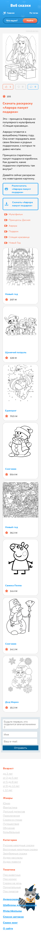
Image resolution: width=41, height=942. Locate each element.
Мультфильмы (12, 911)
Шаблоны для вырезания (20, 905)
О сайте (8, 928)
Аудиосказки (11, 899)
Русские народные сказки (18, 845)
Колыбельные (11, 832)
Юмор (6, 803)
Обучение (9, 828)
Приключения (11, 815)
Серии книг (10, 922)
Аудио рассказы (13, 857)
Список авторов (13, 917)
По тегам (34, 13)
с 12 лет (7, 790)
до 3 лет (8, 773)
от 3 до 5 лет (10, 778)
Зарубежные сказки (15, 853)
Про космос (10, 879)
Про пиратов (10, 891)
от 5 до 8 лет (10, 782)
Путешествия (11, 824)
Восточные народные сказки (20, 849)
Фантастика (10, 807)
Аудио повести (12, 861)
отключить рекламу (32, 31)
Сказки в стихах (12, 820)
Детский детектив (14, 811)
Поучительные (12, 887)
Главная (10, 13)
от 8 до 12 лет (11, 786)
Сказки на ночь (12, 883)
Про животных (12, 875)
